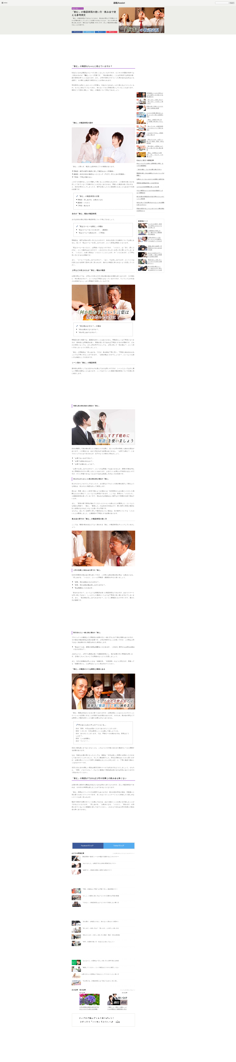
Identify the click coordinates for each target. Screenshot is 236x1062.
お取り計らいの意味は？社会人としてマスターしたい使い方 (100, 974)
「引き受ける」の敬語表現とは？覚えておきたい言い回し (100, 981)
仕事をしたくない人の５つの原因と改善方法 (150, 179)
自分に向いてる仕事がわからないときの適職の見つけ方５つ (150, 203)
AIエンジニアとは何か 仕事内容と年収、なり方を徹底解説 (150, 164)
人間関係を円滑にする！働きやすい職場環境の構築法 (155, 232)
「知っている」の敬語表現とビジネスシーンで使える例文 (155, 128)
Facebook (77, 31)
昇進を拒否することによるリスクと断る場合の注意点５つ (150, 209)
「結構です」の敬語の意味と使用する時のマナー (97, 870)
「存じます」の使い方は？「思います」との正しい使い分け (100, 928)
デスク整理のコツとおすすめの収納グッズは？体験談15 (150, 192)
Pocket (112, 31)
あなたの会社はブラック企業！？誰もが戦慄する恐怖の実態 (155, 254)
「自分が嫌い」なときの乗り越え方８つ (149, 169)
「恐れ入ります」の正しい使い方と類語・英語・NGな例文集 (101, 935)
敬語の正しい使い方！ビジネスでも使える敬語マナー (155, 261)
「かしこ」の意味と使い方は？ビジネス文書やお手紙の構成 (100, 896)
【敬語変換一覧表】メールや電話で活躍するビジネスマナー (100, 856)
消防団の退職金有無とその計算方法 (148, 183)
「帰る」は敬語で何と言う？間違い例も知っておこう (155, 121)
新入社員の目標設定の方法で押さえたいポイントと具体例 (150, 197)
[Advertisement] (103, 50)
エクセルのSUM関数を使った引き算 (148, 187)
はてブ (101, 31)
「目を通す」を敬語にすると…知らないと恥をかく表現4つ (100, 921)
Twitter (89, 31)
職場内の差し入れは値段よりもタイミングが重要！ (150, 174)
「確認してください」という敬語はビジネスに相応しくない (100, 967)
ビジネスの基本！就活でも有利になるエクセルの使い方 (155, 225)
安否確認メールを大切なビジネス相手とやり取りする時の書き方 (155, 94)
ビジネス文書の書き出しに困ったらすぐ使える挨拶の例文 (155, 114)
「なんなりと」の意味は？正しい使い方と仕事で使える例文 (100, 960)
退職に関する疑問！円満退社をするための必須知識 (155, 247)
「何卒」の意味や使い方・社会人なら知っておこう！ (98, 941)
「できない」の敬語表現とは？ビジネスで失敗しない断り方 (100, 902)
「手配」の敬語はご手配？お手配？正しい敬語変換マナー (100, 889)
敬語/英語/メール (77, 8)
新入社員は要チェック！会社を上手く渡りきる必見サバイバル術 (155, 268)
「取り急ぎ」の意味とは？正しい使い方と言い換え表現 (155, 148)
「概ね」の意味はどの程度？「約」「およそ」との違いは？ (155, 154)
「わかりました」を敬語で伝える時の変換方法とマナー (99, 863)
